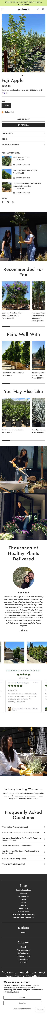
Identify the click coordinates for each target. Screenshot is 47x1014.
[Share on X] (8, 202)
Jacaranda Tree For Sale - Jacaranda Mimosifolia (12, 314)
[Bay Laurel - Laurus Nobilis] (16, 412)
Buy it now (23, 125)
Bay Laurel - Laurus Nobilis (12, 430)
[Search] (38, 9)
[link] (23, 709)
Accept (22, 997)
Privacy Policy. (13, 992)
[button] (22, 75)
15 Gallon (6, 105)
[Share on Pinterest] (13, 202)
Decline (22, 1003)
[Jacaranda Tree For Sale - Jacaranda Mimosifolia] (16, 295)
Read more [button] (12, 702)
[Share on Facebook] (2, 202)
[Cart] (43, 9)
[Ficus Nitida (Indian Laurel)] (16, 355)
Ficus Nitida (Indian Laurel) (13, 372)
